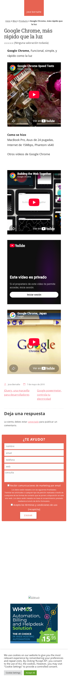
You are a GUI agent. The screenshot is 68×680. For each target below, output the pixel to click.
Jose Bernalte (14, 384)
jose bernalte (34, 11)
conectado (33, 421)
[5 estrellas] (13, 43)
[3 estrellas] (9, 43)
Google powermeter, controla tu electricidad (49, 395)
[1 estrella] (5, 43)
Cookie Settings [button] (13, 672)
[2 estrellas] (7, 43)
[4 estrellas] (11, 43)
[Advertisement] (34, 558)
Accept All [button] (30, 672)
